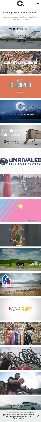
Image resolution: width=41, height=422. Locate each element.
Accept (21, 418)
